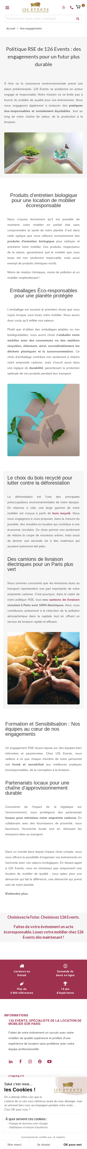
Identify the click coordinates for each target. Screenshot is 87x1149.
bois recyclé (61, 513)
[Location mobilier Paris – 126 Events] (35, 7)
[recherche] (78, 18)
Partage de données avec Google (28, 1123)
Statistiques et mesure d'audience (28, 1127)
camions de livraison (64, 599)
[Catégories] (7, 7)
